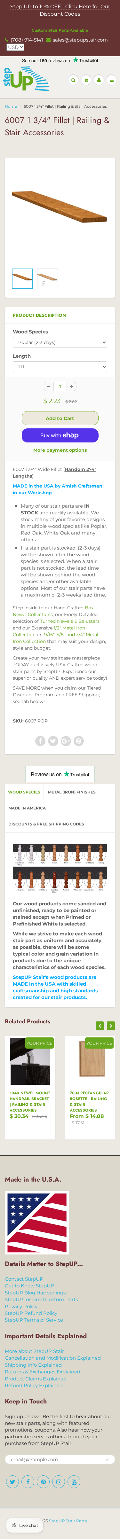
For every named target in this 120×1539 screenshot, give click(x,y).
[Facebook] (43, 387)
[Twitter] (27, 387)
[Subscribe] (86, 367)
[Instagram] (74, 387)
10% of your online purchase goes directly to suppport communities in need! (60, 300)
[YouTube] (90, 387)
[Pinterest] (59, 387)
